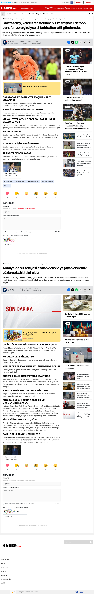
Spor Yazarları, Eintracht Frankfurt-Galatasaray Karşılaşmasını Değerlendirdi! (77, 126)
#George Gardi (20, 181)
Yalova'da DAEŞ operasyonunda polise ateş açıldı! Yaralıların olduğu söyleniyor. (83, 396)
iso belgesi (4, 567)
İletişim (67, 2)
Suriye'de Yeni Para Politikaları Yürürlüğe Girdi (83, 376)
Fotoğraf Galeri (33, 2)
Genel (9, 14)
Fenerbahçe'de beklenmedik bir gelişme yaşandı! (84, 173)
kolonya (3, 571)
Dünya (53, 14)
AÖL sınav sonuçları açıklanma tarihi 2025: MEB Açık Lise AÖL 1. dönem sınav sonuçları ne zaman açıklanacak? (84, 415)
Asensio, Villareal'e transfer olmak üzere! (83, 136)
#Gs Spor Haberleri (47, 181)
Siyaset (45, 14)
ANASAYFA (7, 19)
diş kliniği (4, 575)
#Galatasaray (8, 181)
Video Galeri (26, 2)
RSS (14, 591)
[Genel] (77, 112)
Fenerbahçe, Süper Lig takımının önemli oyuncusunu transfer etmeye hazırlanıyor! (83, 145)
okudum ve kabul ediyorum (19, 232)
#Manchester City (33, 181)
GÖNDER (57, 232)
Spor (23, 14)
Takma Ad (6, 206)
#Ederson (7, 186)
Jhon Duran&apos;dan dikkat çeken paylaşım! (84, 154)
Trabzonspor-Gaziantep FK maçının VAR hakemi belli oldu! (84, 163)
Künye (63, 2)
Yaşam (38, 14)
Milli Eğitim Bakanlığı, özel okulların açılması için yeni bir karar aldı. (83, 386)
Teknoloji (31, 14)
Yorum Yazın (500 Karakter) (11, 215)
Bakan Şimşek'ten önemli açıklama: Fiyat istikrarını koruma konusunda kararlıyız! (83, 405)
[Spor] (77, 56)
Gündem (16, 14)
